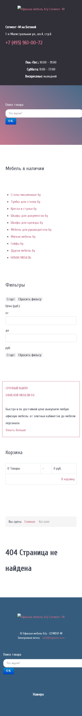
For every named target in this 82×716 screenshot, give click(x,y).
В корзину (68, 479)
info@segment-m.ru (54, 637)
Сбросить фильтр (29, 299)
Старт (11, 299)
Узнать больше (16, 430)
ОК (10, 121)
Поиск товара (14, 105)
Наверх (39, 694)
